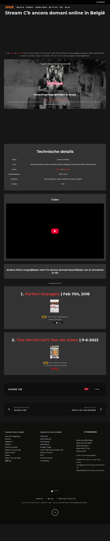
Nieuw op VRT (81, 451)
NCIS (42, 455)
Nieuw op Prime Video (84, 443)
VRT (61, 7)
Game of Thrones (46, 452)
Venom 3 (8, 439)
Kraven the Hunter (11, 447)
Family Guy (44, 436)
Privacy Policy (67, 499)
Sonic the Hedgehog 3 (12, 436)
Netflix (20, 7)
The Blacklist (44, 461)
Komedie (20, 53)
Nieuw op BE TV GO (83, 448)
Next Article (90, 407)
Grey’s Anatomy (45, 439)
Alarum (7, 455)
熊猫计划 (8, 461)
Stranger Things (45, 447)
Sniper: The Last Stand (13, 458)
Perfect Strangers (42, 294)
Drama (12, 53)
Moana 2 (8, 444)
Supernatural (44, 444)
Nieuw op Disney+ (82, 446)
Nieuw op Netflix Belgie (84, 440)
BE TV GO (53, 7)
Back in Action (10, 452)
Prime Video (41, 7)
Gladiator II (9, 442)
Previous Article (21, 407)
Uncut (40, 499)
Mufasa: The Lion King (13, 450)
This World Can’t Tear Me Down (47, 340)
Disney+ (30, 7)
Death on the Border (84, 410)
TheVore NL (80, 459)
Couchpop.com (81, 465)
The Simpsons (45, 442)
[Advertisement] (55, 34)
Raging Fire (20, 410)
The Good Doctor (46, 458)
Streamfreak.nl (81, 470)
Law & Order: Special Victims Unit (51, 450)
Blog (67, 7)
